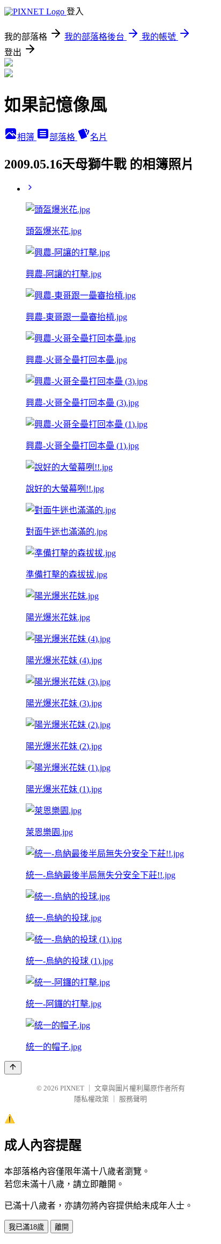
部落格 (63, 137)
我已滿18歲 (26, 1227)
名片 (98, 137)
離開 (62, 1227)
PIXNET (72, 1088)
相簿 (26, 137)
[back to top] (12, 1067)
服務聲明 (133, 1099)
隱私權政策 (91, 1099)
